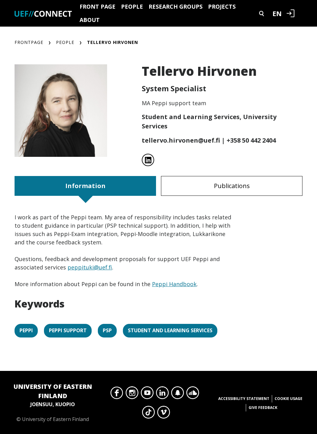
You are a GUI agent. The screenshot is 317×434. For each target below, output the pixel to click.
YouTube (147, 394)
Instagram (132, 394)
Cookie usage (288, 398)
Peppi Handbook (174, 284)
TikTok (148, 414)
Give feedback (263, 407)
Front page (97, 6)
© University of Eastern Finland (53, 402)
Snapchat (177, 394)
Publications (232, 186)
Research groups (175, 6)
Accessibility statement (243, 398)
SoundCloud (192, 394)
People (132, 6)
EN (277, 13)
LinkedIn (162, 394)
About (90, 20)
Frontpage (29, 42)
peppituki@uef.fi (89, 267)
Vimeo (163, 414)
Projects (222, 6)
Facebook (117, 394)
